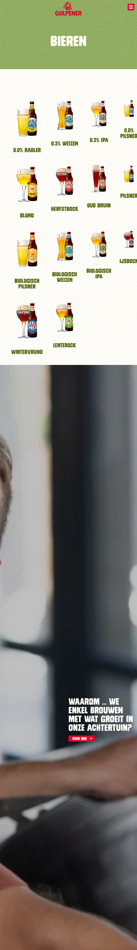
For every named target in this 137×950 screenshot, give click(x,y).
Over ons (80, 739)
